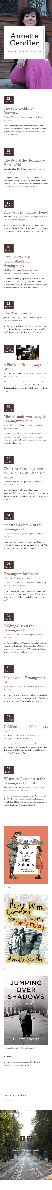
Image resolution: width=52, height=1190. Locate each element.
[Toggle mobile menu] (46, 61)
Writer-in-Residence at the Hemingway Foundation (24, 781)
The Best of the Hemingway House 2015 (25, 162)
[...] (20, 134)
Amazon (7, 887)
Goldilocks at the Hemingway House (26, 729)
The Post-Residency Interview (19, 110)
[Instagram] (29, 1138)
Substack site (9, 1065)
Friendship (26, 373)
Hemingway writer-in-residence (17, 273)
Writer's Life (25, 790)
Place (25, 219)
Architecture (27, 270)
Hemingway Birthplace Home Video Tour (21, 576)
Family (35, 270)
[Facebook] (22, 1138)
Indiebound (29, 1048)
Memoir (15, 428)
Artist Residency (31, 735)
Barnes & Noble (17, 1048)
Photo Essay (17, 320)
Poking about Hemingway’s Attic (24, 680)
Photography (17, 219)
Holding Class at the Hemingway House (19, 628)
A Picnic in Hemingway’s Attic (22, 367)
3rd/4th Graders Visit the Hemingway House (23, 527)
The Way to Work (18, 313)
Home (22, 585)
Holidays (15, 484)
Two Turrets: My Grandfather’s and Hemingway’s (17, 261)
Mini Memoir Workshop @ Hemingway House (25, 418)
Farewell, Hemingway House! (26, 212)
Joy (16, 376)
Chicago (25, 216)
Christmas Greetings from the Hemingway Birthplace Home (24, 473)
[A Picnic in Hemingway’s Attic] (27, 352)
